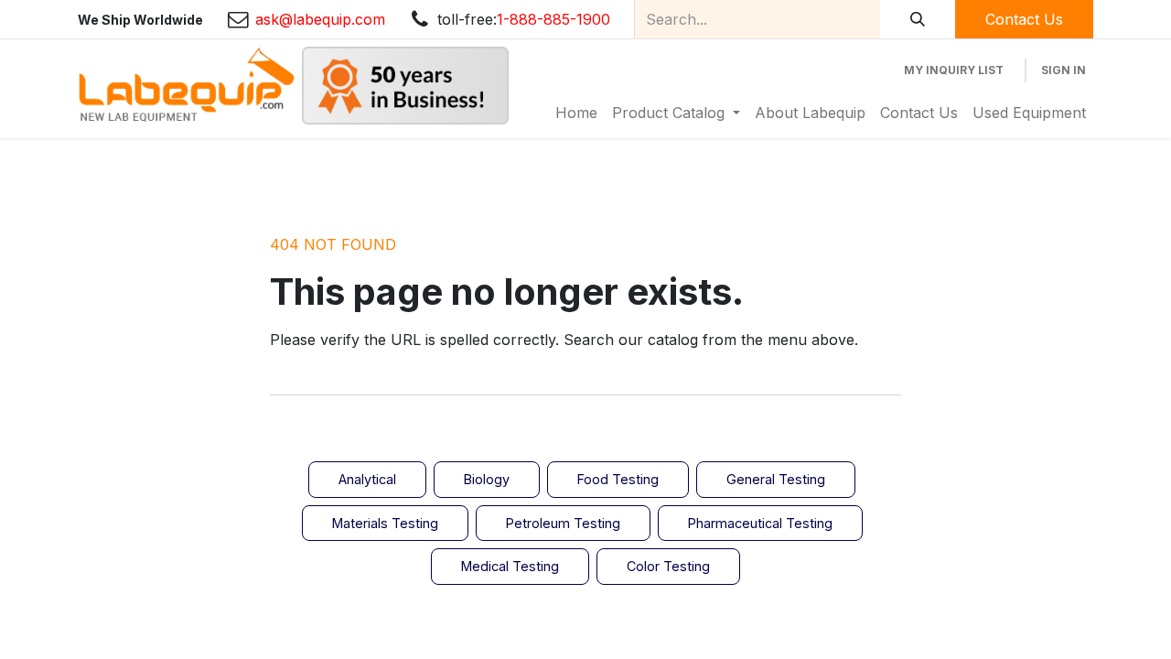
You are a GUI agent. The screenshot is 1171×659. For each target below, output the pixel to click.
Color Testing (668, 566)
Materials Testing (385, 523)
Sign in (1063, 70)
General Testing (775, 479)
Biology (487, 479)
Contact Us (1024, 19)
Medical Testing (510, 566)
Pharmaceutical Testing (760, 523)
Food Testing (618, 479)
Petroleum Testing (563, 523)
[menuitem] (576, 112)
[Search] (917, 19)
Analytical (367, 479)
